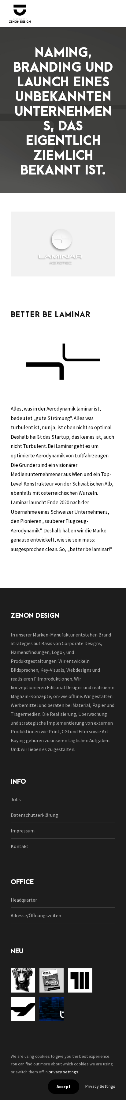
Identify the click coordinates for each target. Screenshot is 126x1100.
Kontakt (19, 846)
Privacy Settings (100, 1086)
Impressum (23, 831)
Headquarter (24, 900)
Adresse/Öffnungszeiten (36, 915)
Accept (64, 1086)
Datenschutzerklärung (34, 815)
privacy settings (63, 1072)
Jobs (16, 799)
